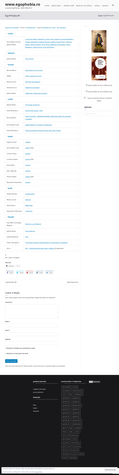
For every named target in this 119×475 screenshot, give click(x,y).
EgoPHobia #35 (65, 416)
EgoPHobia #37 (75, 416)
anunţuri (105, 6)
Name (7, 321)
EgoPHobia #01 (31, 27)
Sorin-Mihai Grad (74, 450)
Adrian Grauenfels (66, 387)
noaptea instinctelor (39, 389)
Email (7, 330)
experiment (78, 428)
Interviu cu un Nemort (33, 224)
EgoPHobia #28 (65, 405)
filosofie (64, 431)
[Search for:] (99, 113)
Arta (26, 237)
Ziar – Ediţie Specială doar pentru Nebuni (40, 248)
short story (64, 450)
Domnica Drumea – (34, 111)
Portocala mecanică (32, 105)
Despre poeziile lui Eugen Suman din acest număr (43, 131)
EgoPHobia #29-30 (76, 405)
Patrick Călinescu (76, 442)
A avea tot (28, 211)
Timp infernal (30, 231)
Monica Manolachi (66, 439)
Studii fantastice (66, 454)
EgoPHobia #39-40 (76, 420)
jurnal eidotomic (38, 392)
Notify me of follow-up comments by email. (21, 348)
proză (70, 446)
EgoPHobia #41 (65, 424)
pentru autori (56, 6)
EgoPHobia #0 (11, 282)
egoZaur (64, 428)
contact (97, 6)
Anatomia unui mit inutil (34, 70)
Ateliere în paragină (32, 88)
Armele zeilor (30, 194)
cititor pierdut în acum (33, 76)
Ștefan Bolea (73, 457)
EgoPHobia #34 (75, 413)
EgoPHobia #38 (65, 420)
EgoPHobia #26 (75, 401)
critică (63, 394)
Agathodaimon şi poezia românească (38, 125)
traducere (81, 454)
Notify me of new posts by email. (17, 353)
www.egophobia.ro (22, 4)
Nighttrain (29, 205)
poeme (27, 142)
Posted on (12, 27)
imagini (71, 431)
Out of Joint (29, 59)
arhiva (47, 6)
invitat (63, 435)
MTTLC (75, 439)
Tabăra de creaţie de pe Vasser (36, 93)
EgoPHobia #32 (75, 409)
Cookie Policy (38, 472)
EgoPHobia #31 (65, 409)
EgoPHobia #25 (65, 401)
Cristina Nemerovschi (77, 390)
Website (7, 339)
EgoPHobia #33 (65, 413)
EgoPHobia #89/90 (76, 424)
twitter (35, 408)
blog (34, 405)
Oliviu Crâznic (65, 442)
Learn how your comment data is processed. (49, 366)
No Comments (61, 27)
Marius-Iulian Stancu (73, 435)
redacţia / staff (68, 6)
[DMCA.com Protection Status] (94, 382)
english (71, 428)
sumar (54, 27)
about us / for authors (84, 6)
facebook (36, 411)
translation (65, 457)
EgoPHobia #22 (78, 394)
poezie (64, 446)
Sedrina (28, 200)
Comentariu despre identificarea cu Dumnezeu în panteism (46, 243)
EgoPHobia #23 (65, 398)
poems (27, 148)
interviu (77, 431)
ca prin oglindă (65, 390)
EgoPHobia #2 (72, 282)
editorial (70, 394)
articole (75, 387)
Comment (9, 302)
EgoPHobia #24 (75, 398)
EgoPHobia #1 (46, 27)
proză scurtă (77, 446)
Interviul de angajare (32, 82)
